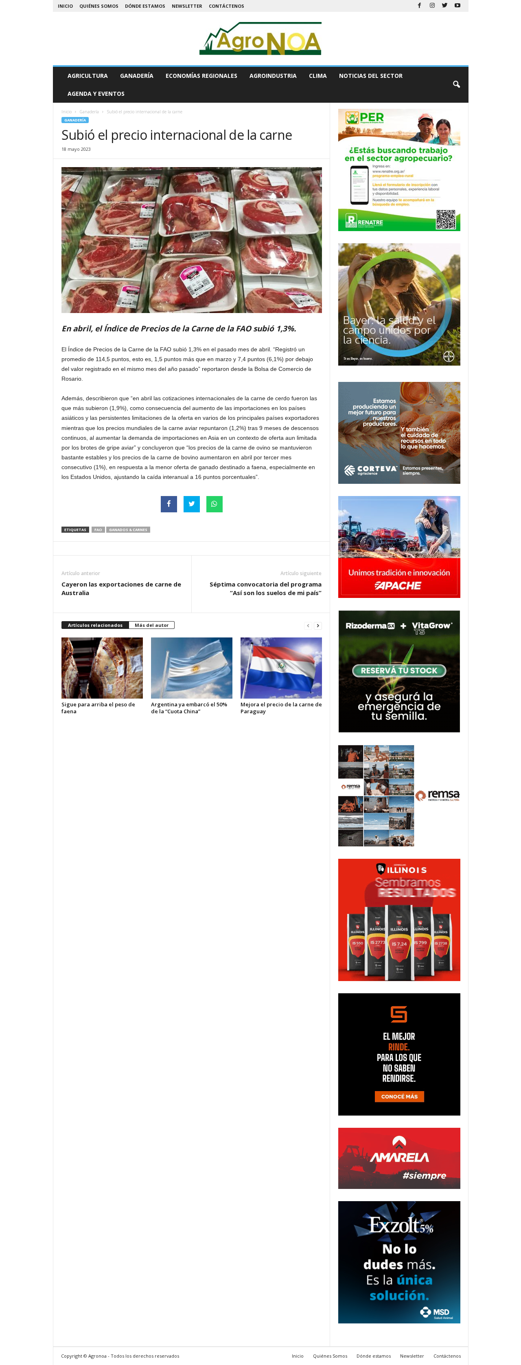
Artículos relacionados (95, 625)
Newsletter (187, 6)
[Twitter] (445, 6)
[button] (456, 85)
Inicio (65, 6)
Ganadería (136, 75)
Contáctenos (226, 6)
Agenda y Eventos (96, 93)
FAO (98, 529)
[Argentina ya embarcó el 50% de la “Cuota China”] (191, 668)
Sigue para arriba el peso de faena (98, 708)
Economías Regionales (201, 75)
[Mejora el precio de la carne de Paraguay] (281, 668)
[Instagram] (432, 6)
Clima (318, 75)
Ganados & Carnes (128, 529)
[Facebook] (420, 6)
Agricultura (88, 75)
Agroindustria (273, 75)
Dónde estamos (145, 6)
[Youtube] (457, 6)
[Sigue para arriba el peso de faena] (102, 668)
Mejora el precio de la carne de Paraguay (281, 708)
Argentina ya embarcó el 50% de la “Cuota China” (189, 708)
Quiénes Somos (98, 6)
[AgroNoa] (260, 38)
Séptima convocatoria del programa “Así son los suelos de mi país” (266, 588)
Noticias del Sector (371, 75)
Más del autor (152, 625)
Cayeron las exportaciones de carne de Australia (121, 588)
